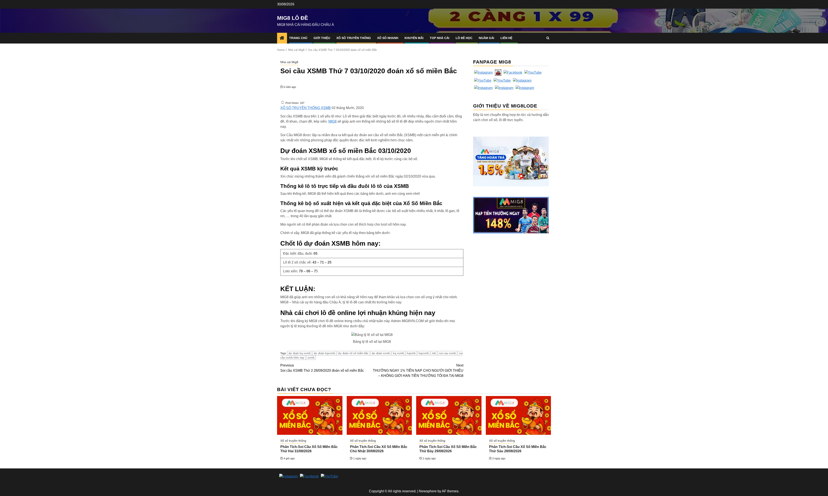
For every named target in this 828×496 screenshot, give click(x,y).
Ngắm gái (486, 38)
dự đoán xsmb (381, 353)
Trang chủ (298, 38)
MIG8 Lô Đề (292, 18)
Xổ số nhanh (387, 38)
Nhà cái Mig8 (289, 62)
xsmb (310, 357)
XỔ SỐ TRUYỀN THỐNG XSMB (305, 108)
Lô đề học (464, 38)
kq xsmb (398, 353)
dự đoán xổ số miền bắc (353, 353)
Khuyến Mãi (414, 38)
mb (434, 353)
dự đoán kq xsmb (299, 353)
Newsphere (428, 491)
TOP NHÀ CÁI (439, 38)
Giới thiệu (322, 38)
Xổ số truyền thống (353, 38)
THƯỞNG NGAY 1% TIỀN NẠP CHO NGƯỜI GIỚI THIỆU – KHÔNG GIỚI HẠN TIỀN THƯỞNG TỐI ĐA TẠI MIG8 (418, 370)
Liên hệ (506, 38)
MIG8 (332, 121)
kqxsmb (424, 353)
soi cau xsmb (447, 353)
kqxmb (411, 353)
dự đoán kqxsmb (324, 353)
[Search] (547, 38)
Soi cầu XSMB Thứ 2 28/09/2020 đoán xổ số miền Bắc (322, 367)
